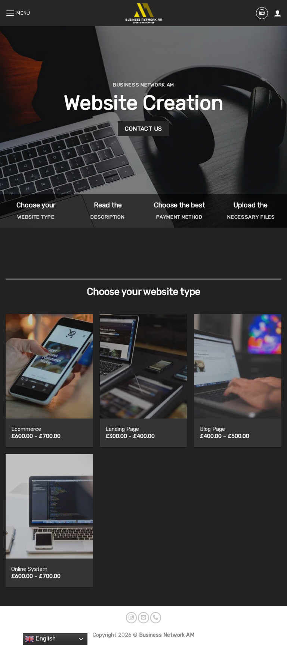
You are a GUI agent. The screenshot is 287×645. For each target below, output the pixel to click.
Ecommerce (26, 429)
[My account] (277, 13)
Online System (29, 569)
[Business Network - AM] (143, 13)
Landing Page (122, 429)
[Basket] (262, 13)
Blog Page (212, 429)
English (45, 638)
